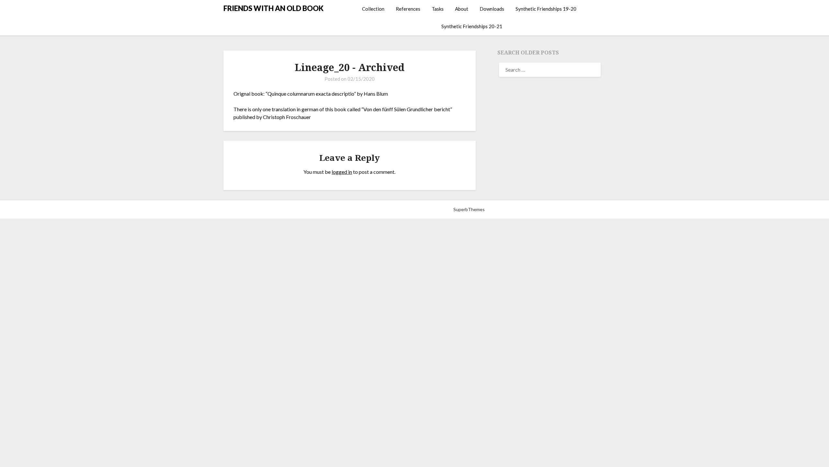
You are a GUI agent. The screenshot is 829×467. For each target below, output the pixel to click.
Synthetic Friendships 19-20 (546, 9)
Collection (373, 9)
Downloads (492, 9)
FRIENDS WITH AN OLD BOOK (273, 8)
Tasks (438, 9)
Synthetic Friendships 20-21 (471, 26)
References (408, 9)
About (461, 9)
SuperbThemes (469, 209)
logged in (342, 172)
